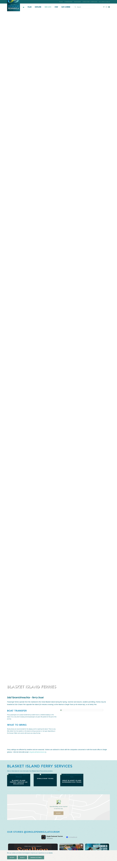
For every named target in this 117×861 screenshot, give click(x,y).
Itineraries (68, 1)
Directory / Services (90, 1)
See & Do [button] (48, 7)
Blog (61, 1)
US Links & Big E (104, 1)
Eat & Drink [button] (65, 7)
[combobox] (84, 7)
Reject (22, 857)
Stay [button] (56, 7)
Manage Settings (36, 857)
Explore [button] (38, 7)
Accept (58, 813)
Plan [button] (29, 7)
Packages (77, 1)
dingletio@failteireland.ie (37, 752)
